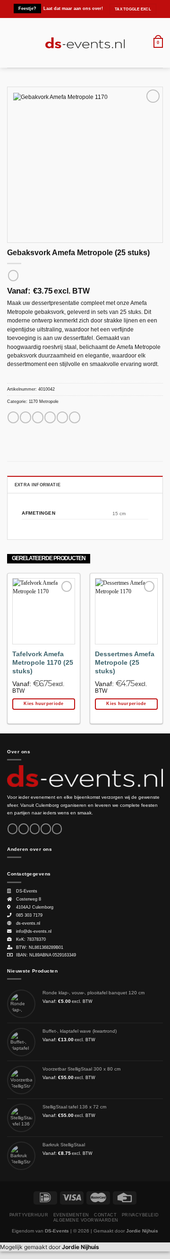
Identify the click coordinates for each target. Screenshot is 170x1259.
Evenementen (71, 1215)
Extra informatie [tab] (37, 484)
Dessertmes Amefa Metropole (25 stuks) (124, 662)
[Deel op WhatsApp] (13, 417)
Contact (105, 1215)
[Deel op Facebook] (25, 417)
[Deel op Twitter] (37, 417)
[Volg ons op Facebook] (12, 828)
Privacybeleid (140, 1215)
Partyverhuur (28, 1215)
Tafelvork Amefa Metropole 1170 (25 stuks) (42, 662)
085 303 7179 (29, 915)
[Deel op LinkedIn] (74, 417)
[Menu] (11, 43)
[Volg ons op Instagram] (23, 828)
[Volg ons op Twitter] (35, 828)
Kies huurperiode (43, 703)
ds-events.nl (28, 923)
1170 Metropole (44, 401)
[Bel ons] (57, 828)
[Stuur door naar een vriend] (50, 417)
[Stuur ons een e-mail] (46, 828)
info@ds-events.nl (33, 931)
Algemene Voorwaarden (86, 1220)
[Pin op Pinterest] (62, 417)
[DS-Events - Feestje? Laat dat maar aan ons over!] (85, 43)
